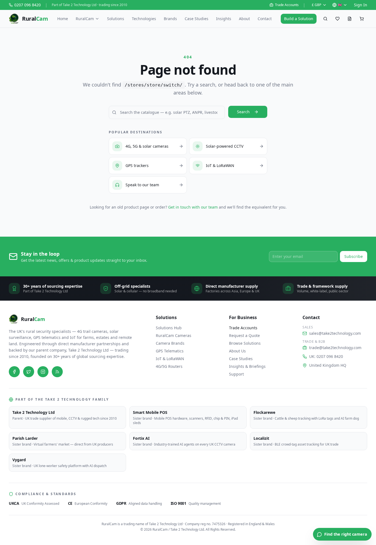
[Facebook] (14, 371)
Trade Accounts (287, 5)
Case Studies (196, 18)
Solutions (115, 18)
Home (62, 18)
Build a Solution (298, 18)
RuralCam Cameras (173, 335)
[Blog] (57, 371)
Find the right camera (345, 534)
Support (236, 374)
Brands (170, 18)
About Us (237, 351)
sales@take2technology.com (335, 333)
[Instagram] (42, 371)
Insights (223, 18)
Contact (265, 18)
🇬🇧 (340, 4)
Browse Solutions (245, 343)
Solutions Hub (169, 327)
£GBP (316, 4)
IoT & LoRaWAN (170, 358)
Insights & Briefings (247, 366)
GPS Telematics (170, 351)
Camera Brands (170, 343)
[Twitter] (28, 371)
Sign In (360, 4)
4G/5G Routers (169, 366)
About (244, 18)
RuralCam (85, 18)
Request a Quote (244, 335)
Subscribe (353, 256)
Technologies (144, 18)
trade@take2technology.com (335, 347)
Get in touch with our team (193, 207)
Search (243, 111)
